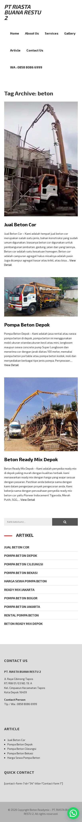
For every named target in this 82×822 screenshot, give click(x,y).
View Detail (11, 365)
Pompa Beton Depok (27, 324)
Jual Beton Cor (20, 224)
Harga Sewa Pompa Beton (25, 581)
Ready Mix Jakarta (19, 590)
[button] (65, 522)
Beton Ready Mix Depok (31, 459)
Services (51, 33)
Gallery (69, 33)
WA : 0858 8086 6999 (26, 67)
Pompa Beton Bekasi (21, 573)
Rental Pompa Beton (21, 615)
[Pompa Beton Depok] (41, 319)
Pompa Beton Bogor (20, 598)
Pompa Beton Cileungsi (23, 564)
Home (14, 33)
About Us (32, 33)
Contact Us (34, 50)
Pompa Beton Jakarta (22, 606)
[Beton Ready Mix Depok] (41, 454)
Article (15, 50)
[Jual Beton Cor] (41, 219)
